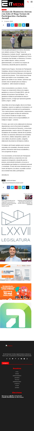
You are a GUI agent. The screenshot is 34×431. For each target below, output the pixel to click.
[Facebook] (8, 25)
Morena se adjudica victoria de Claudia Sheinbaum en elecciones (13, 396)
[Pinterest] (16, 25)
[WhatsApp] (20, 25)
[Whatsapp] (27, 359)
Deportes (4, 9)
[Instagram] (10, 359)
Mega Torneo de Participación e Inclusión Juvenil (12, 182)
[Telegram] (23, 25)
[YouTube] (21, 359)
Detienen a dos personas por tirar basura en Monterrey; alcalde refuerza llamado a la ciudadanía (25, 202)
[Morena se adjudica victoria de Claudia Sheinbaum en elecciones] (29, 398)
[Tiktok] (18, 359)
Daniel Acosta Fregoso (11, 180)
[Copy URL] (27, 25)
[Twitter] (12, 25)
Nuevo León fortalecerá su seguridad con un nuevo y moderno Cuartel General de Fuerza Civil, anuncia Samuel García (9, 203)
